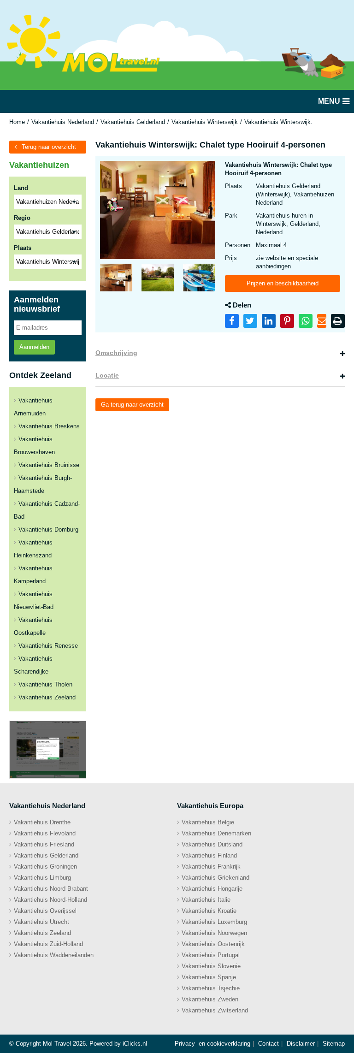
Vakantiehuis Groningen (45, 866)
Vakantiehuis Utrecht (41, 921)
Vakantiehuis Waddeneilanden (54, 955)
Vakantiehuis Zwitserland (215, 1010)
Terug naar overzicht (49, 146)
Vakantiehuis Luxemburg (214, 921)
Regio (22, 217)
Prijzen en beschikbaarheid (283, 283)
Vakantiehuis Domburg (48, 529)
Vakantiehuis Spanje (209, 977)
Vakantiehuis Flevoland (45, 833)
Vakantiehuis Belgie (208, 822)
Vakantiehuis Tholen (45, 684)
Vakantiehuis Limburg (42, 877)
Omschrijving (116, 352)
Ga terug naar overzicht (132, 404)
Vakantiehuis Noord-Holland (50, 899)
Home (17, 121)
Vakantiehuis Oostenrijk (213, 944)
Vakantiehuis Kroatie (209, 910)
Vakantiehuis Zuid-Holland (48, 944)
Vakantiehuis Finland (209, 855)
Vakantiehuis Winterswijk (204, 121)
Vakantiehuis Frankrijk (211, 866)
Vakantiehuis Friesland (44, 844)
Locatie (107, 375)
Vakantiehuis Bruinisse (48, 464)
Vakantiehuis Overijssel (45, 910)
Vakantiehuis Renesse (48, 645)
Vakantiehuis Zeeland (47, 697)
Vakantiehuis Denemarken (216, 833)
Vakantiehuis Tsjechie (211, 988)
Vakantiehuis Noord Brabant (51, 888)
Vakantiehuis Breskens (49, 426)
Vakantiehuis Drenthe (42, 822)
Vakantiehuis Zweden (210, 999)
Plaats (22, 247)
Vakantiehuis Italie (206, 899)
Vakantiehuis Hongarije (212, 888)
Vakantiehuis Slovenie (211, 966)
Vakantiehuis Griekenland (215, 877)
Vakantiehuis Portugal (211, 955)
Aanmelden (34, 346)
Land (21, 187)
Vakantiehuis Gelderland (132, 121)
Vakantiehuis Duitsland (212, 844)
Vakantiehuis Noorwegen (214, 932)
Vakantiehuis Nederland (62, 121)
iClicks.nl (135, 1043)
